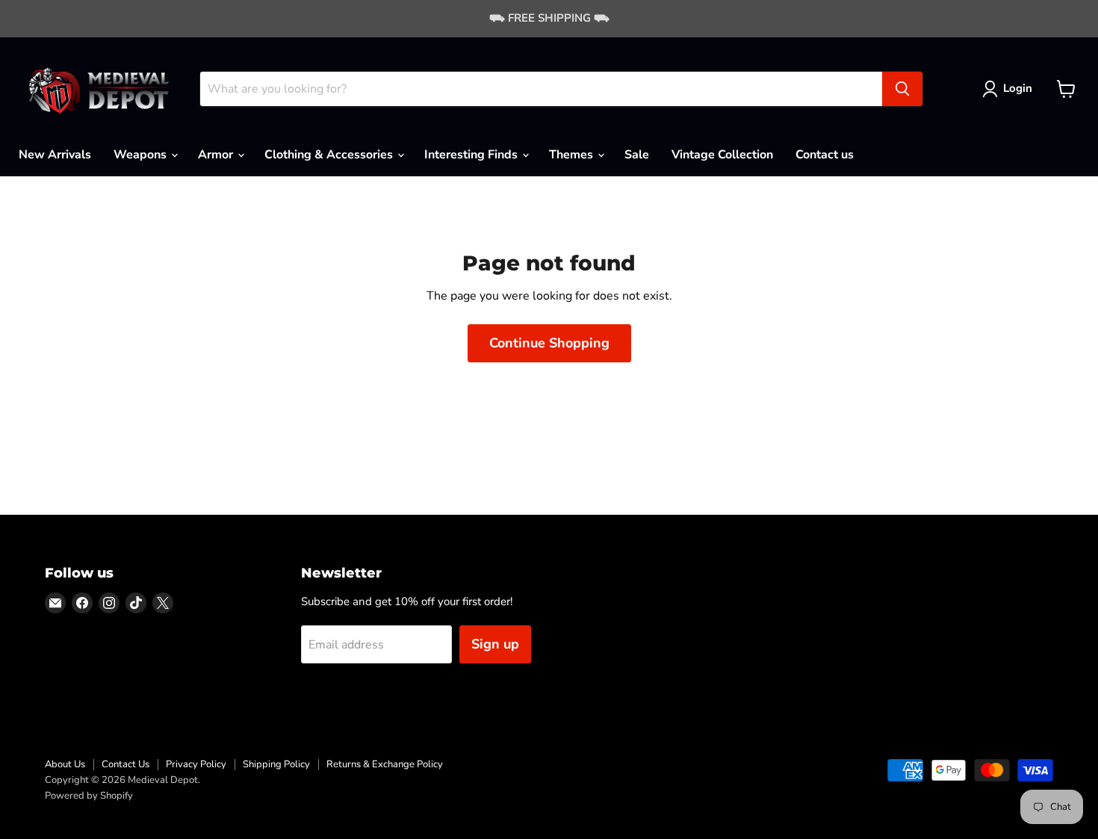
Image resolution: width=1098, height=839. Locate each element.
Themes (572, 154)
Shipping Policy (276, 764)
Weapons (142, 154)
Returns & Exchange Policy (384, 764)
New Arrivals (55, 154)
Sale (636, 154)
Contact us (824, 154)
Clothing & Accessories (330, 154)
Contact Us (125, 764)
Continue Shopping (549, 343)
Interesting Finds (472, 154)
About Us (65, 764)
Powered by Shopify (89, 795)
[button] (1010, 89)
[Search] (902, 89)
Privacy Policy (196, 764)
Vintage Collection (722, 154)
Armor (217, 154)
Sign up (495, 644)
